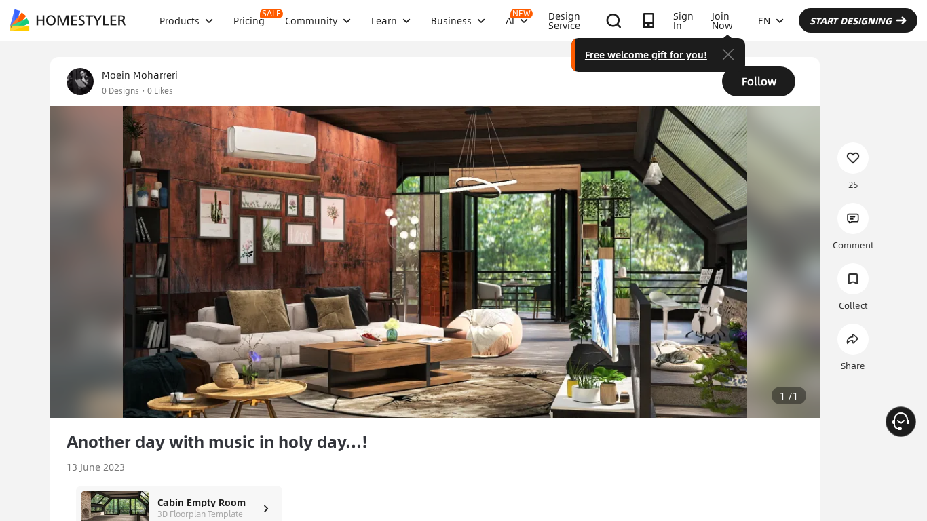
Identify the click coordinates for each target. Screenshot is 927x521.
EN (764, 20)
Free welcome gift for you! (646, 54)
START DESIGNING (851, 20)
